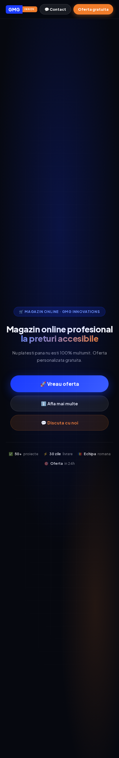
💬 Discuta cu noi (59, 422)
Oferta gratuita (93, 9)
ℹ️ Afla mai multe (59, 403)
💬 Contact (55, 9)
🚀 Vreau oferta (59, 384)
